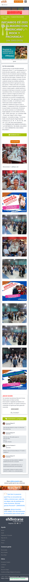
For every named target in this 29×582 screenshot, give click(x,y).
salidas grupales (15, 481)
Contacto (3, 540)
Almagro (5, 18)
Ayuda (2, 532)
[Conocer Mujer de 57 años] (4, 456)
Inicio (2, 17)
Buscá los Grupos (5, 569)
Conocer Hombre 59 (10, 446)
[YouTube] (17, 523)
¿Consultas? (15, 412)
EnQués (3, 567)
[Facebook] (15, 523)
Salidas (8, 17)
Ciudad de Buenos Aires (17, 17)
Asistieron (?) (14, 135)
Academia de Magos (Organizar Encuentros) (10, 572)
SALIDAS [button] (20, 8)
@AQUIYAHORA (16, 509)
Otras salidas (8, 511)
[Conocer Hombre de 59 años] (4, 446)
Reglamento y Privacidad (6, 535)
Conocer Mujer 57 (10, 455)
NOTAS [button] (26, 8)
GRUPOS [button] (14, 8)
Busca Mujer (4, 555)
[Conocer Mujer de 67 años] (4, 423)
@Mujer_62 (15, 167)
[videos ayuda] (25, 1)
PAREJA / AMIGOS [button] (6, 8)
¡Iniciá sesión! (14, 409)
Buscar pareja (4, 550)
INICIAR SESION (19, 1)
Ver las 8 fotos (15, 141)
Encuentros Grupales (5, 562)
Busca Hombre (4, 552)
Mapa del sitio (4, 537)
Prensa (2, 542)
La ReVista (3, 564)
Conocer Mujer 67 (10, 423)
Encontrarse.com (14, 576)
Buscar (2, 530)
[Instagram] (20, 523)
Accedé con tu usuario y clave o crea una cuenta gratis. (15, 12)
